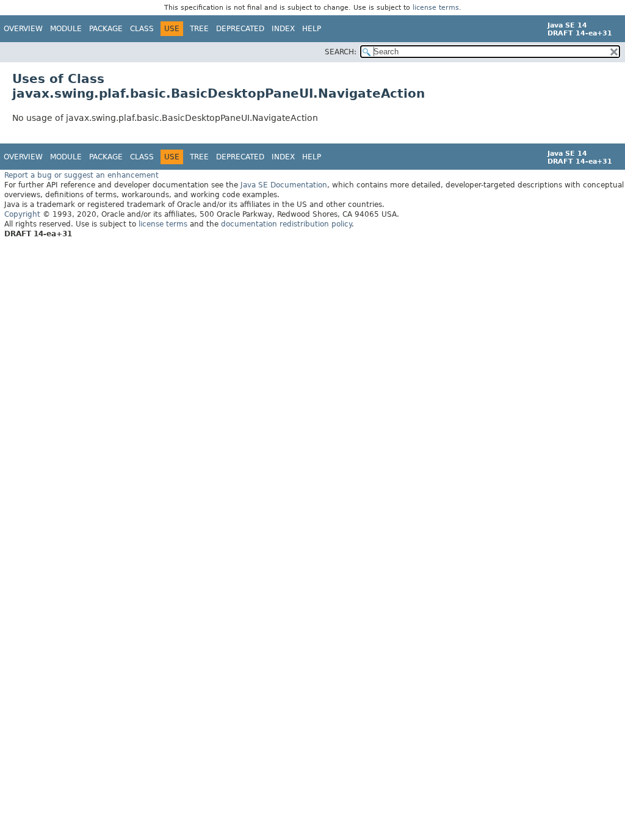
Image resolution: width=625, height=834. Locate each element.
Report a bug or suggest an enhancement (81, 175)
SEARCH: (340, 52)
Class (142, 28)
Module (66, 28)
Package (106, 28)
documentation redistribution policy (286, 224)
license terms (436, 8)
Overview (23, 28)
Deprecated (240, 28)
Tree (199, 28)
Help (311, 28)
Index (283, 28)
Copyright (22, 214)
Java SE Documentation (283, 185)
